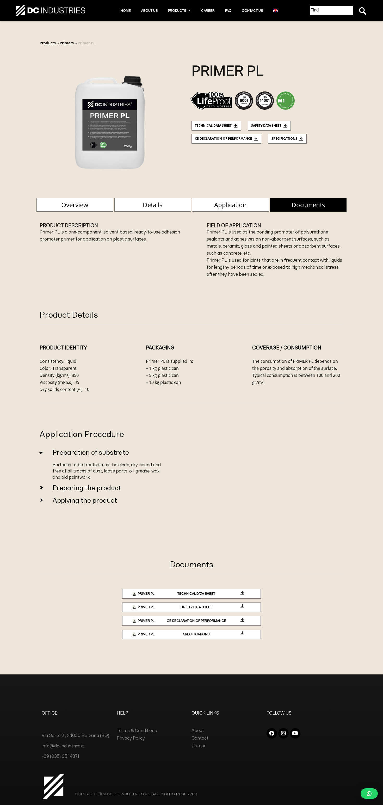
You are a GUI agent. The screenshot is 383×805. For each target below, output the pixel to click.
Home (126, 11)
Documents (308, 204)
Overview (74, 204)
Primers (67, 42)
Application (230, 204)
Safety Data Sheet (266, 125)
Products (177, 11)
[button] (188, 11)
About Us (149, 11)
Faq (228, 11)
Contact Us (252, 11)
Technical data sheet (213, 125)
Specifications (284, 138)
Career (208, 11)
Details (152, 204)
